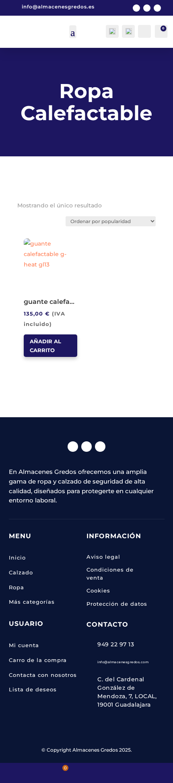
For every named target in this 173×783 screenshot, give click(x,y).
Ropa (16, 587)
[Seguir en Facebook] (136, 8)
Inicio (17, 557)
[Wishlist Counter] (143, 30)
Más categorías (32, 602)
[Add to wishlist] (27, 241)
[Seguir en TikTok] (157, 8)
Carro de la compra (38, 660)
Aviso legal (103, 556)
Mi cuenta (24, 645)
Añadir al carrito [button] (45, 345)
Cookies (98, 590)
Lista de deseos (33, 689)
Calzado (21, 572)
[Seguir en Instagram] (146, 8)
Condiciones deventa (110, 573)
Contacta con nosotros (43, 675)
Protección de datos (116, 604)
